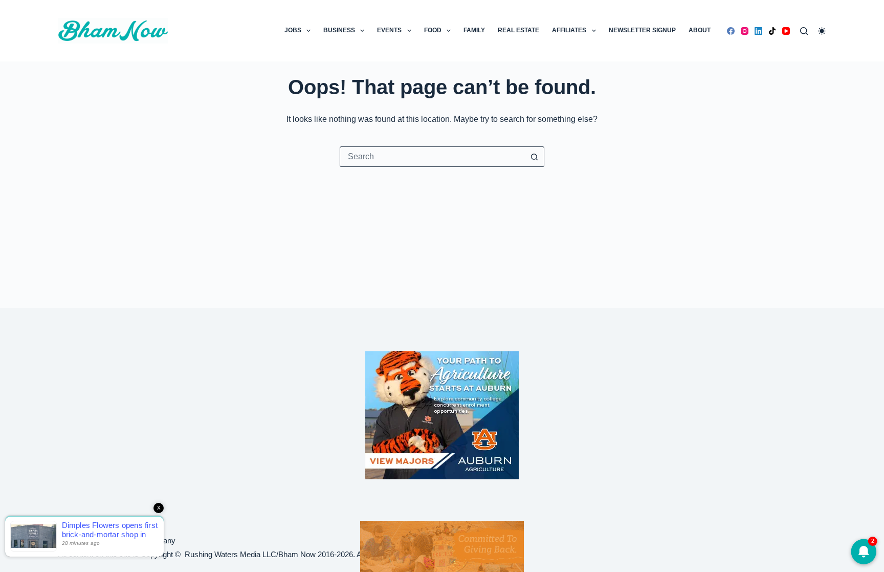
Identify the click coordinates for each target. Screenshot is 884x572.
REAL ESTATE (518, 30)
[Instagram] (744, 31)
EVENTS (389, 30)
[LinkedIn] (758, 31)
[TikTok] (772, 31)
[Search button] (534, 156)
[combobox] (432, 156)
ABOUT (700, 30)
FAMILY (474, 30)
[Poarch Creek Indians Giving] (442, 545)
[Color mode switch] (822, 31)
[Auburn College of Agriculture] (442, 415)
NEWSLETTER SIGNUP (642, 30)
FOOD (432, 30)
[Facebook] (731, 31)
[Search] (804, 31)
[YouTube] (786, 31)
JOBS (292, 30)
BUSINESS (339, 30)
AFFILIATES (569, 30)
